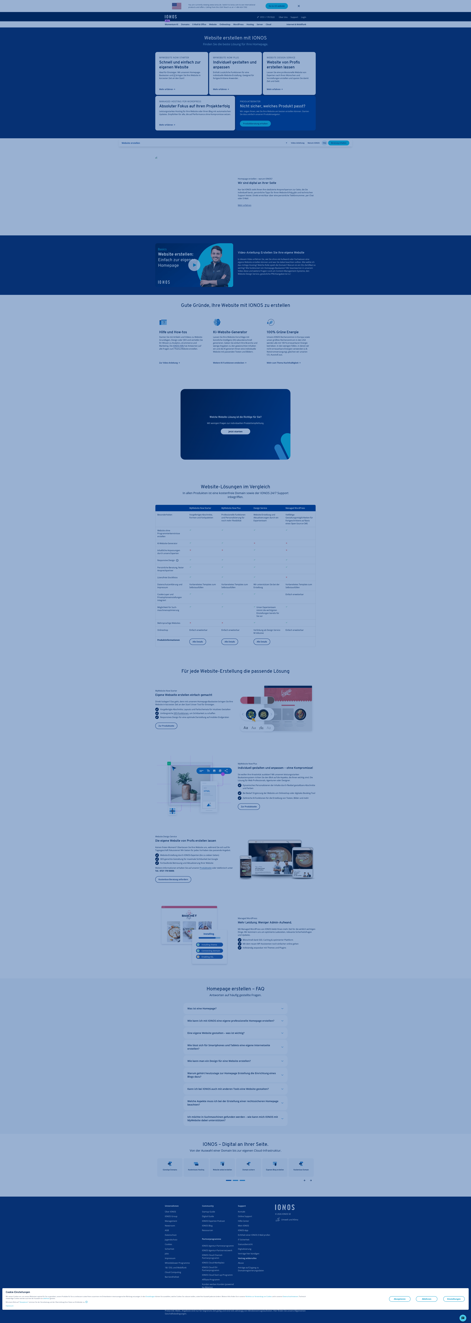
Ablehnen (426, 1299)
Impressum (9, 1306)
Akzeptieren (24, 1302)
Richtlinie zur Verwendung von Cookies (259, 1296)
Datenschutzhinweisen (290, 1296)
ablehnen (46, 1298)
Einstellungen (150, 1296)
